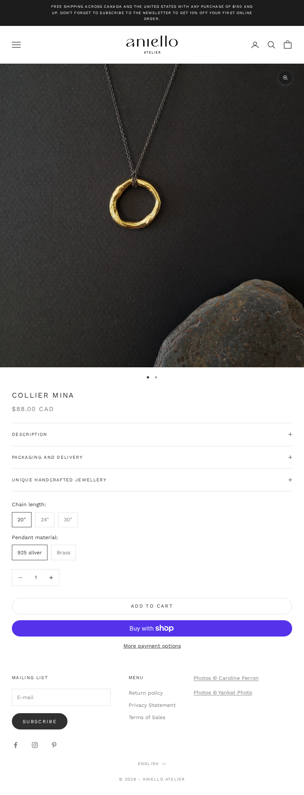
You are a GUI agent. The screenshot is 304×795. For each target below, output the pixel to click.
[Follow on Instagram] (35, 745)
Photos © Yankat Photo (223, 692)
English (148, 763)
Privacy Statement (152, 705)
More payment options (152, 646)
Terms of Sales (147, 717)
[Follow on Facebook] (15, 745)
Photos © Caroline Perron (226, 678)
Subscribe (40, 721)
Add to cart (152, 606)
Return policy (146, 693)
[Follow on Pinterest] (54, 745)
